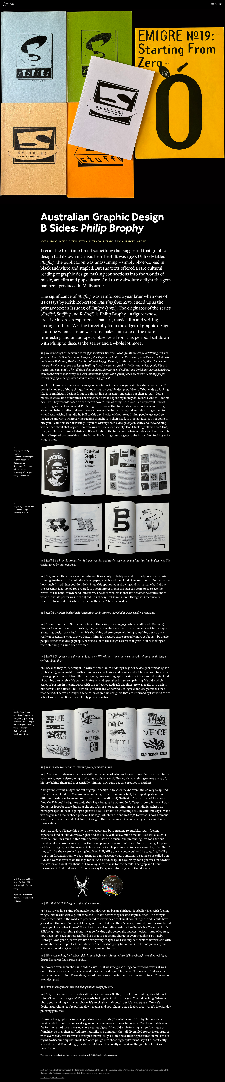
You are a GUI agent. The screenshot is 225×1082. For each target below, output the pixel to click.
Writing (141, 241)
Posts (44, 241)
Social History (126, 241)
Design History (78, 241)
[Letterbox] (8, 4)
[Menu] (212, 4)
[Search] (216, 4)
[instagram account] (221, 4)
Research (108, 241)
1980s (53, 241)
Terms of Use (57, 1078)
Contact (44, 1078)
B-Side (63, 241)
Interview (95, 241)
